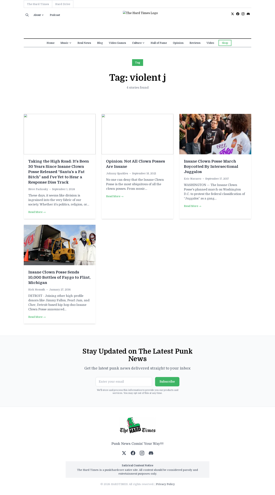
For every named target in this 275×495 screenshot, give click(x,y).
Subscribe (167, 381)
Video (210, 42)
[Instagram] (243, 13)
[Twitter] (232, 13)
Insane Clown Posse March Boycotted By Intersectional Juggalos (211, 166)
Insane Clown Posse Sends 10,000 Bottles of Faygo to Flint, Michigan (59, 277)
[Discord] (248, 13)
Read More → (37, 212)
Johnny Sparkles (117, 173)
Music (64, 42)
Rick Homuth (36, 289)
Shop (225, 42)
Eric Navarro (192, 178)
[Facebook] (237, 13)
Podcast (55, 14)
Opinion (178, 42)
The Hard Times (38, 4)
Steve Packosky (38, 189)
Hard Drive (62, 4)
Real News (84, 42)
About (37, 14)
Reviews (195, 42)
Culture (137, 42)
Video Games (117, 42)
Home (50, 42)
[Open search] (27, 15)
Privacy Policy (165, 484)
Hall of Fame (159, 42)
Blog (100, 42)
